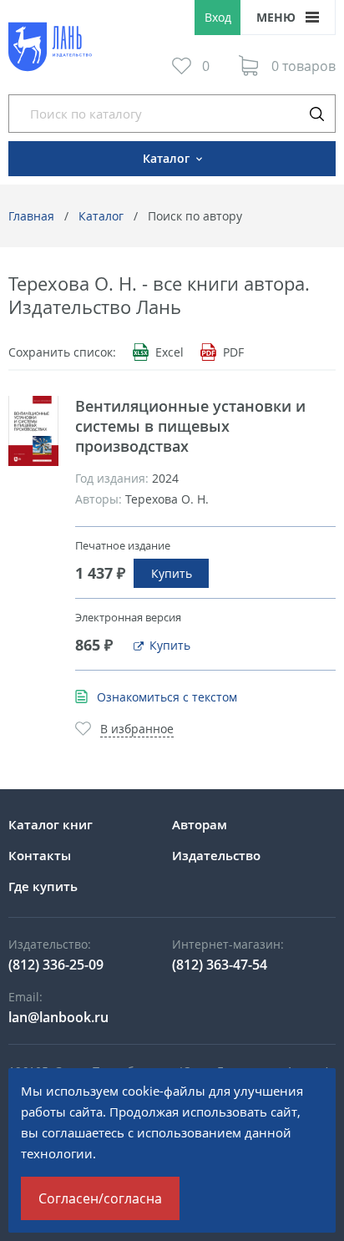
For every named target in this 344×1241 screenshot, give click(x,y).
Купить (171, 573)
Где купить (43, 886)
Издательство (216, 855)
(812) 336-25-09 (56, 964)
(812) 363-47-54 (219, 964)
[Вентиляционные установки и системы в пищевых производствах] (33, 431)
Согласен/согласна (100, 1198)
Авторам (199, 824)
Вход (218, 17)
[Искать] (316, 113)
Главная (31, 216)
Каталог (101, 216)
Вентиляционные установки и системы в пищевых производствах (190, 426)
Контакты (39, 855)
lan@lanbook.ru (58, 1017)
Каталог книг (50, 824)
